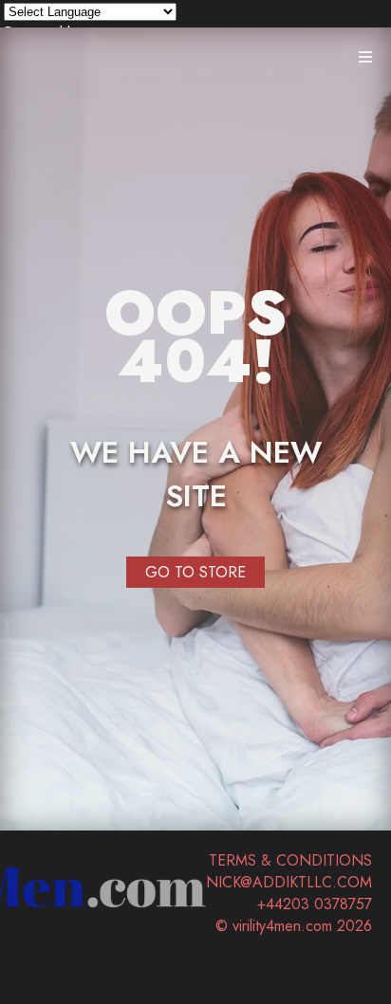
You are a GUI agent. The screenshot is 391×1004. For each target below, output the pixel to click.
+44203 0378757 (314, 904)
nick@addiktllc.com (289, 882)
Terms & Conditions (290, 860)
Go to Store (195, 572)
